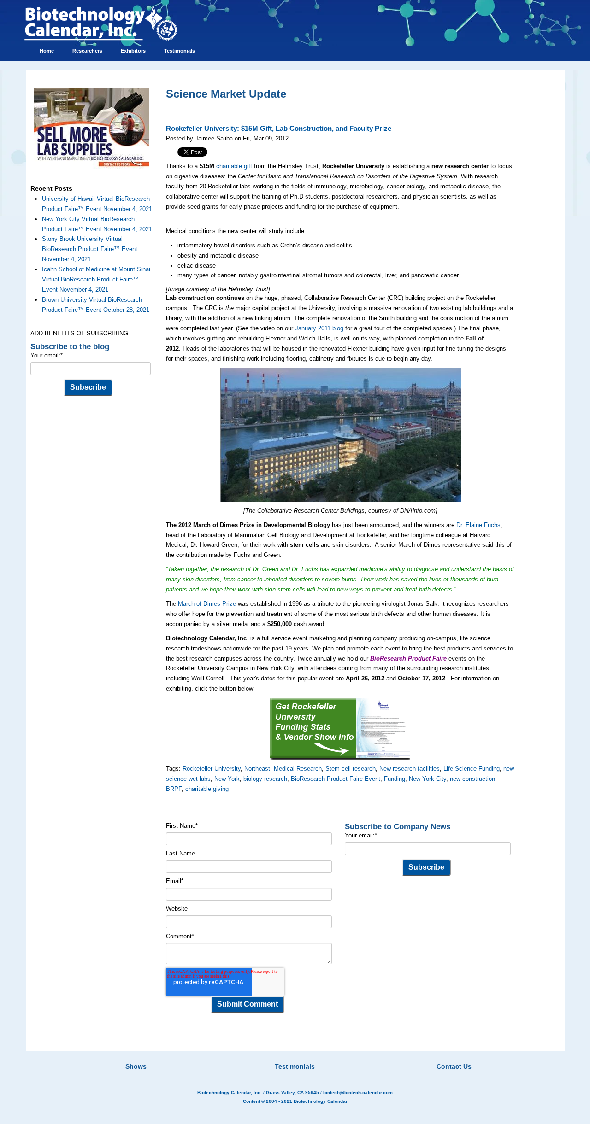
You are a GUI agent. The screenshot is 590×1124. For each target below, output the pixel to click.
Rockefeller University (212, 768)
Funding (394, 778)
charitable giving (207, 788)
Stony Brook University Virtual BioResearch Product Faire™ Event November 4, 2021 (89, 249)
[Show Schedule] (246, 1055)
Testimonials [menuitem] (179, 50)
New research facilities (409, 768)
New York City (427, 778)
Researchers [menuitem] (87, 50)
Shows (136, 1066)
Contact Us (454, 1066)
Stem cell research (350, 768)
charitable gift (234, 166)
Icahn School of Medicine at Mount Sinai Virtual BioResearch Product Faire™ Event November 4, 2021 (96, 279)
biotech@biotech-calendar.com (358, 1092)
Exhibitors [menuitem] (133, 50)
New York (227, 778)
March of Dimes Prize (207, 603)
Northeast (257, 768)
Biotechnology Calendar (321, 1101)
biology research (265, 778)
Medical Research (298, 768)
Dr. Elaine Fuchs (478, 524)
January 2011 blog (319, 328)
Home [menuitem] (47, 50)
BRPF (174, 788)
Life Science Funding (471, 768)
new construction (472, 778)
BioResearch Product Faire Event (335, 778)
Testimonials (295, 1066)
